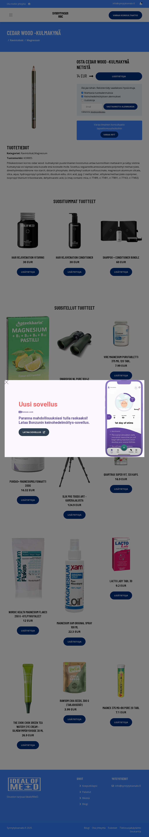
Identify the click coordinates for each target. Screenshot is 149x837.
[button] (34, 432)
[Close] (6, 382)
